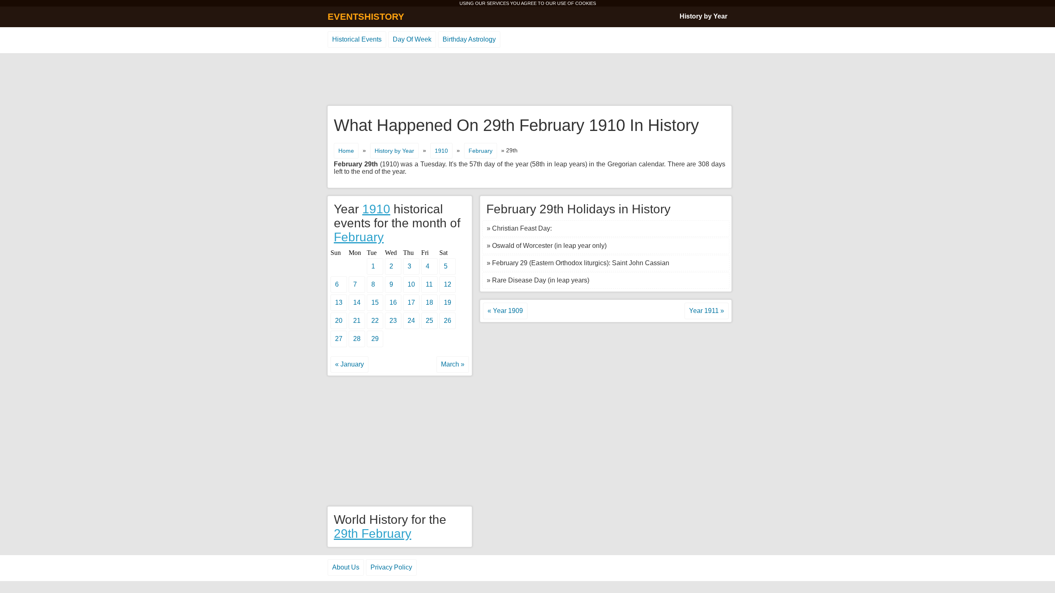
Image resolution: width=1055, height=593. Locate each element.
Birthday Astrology (469, 39)
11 (429, 284)
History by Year (703, 16)
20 (338, 320)
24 (411, 320)
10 (411, 284)
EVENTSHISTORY (366, 17)
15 (375, 302)
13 (338, 302)
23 (393, 320)
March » (452, 364)
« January (349, 364)
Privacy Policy (391, 567)
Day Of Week (412, 39)
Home (346, 150)
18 (429, 302)
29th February (372, 533)
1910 (441, 150)
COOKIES (585, 3)
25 (429, 320)
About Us (345, 567)
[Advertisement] (527, 79)
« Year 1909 (505, 310)
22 (375, 320)
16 (393, 302)
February (480, 150)
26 (447, 320)
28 (357, 338)
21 (357, 320)
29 (375, 338)
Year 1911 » (706, 310)
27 (338, 338)
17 (411, 302)
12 (447, 284)
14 (357, 302)
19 (447, 302)
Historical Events (357, 39)
